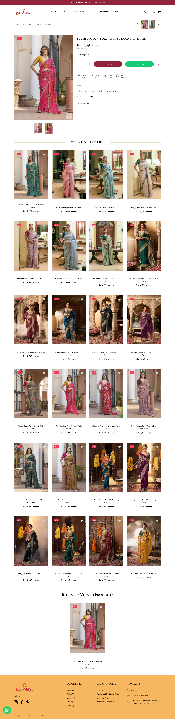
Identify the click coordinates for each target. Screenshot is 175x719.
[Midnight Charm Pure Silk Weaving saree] (31, 541)
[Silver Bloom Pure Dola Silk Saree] (69, 246)
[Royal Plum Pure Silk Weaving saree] (144, 467)
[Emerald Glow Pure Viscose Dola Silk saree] (31, 174)
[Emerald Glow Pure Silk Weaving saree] (69, 541)
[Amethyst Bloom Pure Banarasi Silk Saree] (144, 319)
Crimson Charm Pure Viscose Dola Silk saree (106, 427)
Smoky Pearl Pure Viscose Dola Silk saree (31, 427)
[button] (65, 77)
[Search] (145, 11)
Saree (91, 96)
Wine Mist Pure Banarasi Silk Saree (31, 352)
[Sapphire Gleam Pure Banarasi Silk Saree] (69, 319)
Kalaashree (24, 716)
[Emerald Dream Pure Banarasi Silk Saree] (144, 246)
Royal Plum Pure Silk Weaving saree (144, 501)
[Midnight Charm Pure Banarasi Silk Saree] (106, 319)
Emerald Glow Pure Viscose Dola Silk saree (31, 205)
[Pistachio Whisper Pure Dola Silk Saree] (106, 246)
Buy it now (139, 64)
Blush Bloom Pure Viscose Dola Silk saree (144, 427)
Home (16, 24)
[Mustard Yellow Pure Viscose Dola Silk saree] (69, 467)
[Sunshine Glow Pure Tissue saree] (144, 541)
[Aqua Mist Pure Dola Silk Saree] (106, 174)
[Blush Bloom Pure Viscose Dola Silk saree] (144, 393)
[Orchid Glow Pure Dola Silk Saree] (31, 246)
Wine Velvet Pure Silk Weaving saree (106, 574)
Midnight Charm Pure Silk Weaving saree (31, 574)
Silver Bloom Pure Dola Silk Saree (68, 278)
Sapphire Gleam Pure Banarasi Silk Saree (69, 353)
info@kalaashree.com (139, 695)
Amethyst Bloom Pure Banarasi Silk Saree (144, 353)
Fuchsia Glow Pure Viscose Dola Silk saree (69, 427)
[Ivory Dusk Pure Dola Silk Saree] (144, 174)
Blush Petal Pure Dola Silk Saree (69, 207)
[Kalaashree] (23, 11)
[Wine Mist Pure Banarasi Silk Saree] (31, 319)
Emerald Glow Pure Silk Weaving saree (68, 574)
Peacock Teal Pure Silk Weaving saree (106, 501)
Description (83, 103)
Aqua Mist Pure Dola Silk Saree (106, 207)
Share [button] (81, 85)
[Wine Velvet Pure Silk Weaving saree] (106, 541)
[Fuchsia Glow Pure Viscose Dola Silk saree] (69, 393)
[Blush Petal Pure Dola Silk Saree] (69, 174)
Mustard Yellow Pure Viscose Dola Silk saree (69, 501)
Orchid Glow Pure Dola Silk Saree (30, 278)
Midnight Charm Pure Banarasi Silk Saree (106, 353)
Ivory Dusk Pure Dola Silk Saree (144, 207)
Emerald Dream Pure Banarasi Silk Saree (144, 279)
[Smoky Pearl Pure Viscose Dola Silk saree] (31, 393)
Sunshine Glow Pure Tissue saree (144, 573)
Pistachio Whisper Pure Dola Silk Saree (106, 279)
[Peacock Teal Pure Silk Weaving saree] (106, 467)
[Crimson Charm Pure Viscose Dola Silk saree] (106, 393)
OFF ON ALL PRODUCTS (88, 2)
